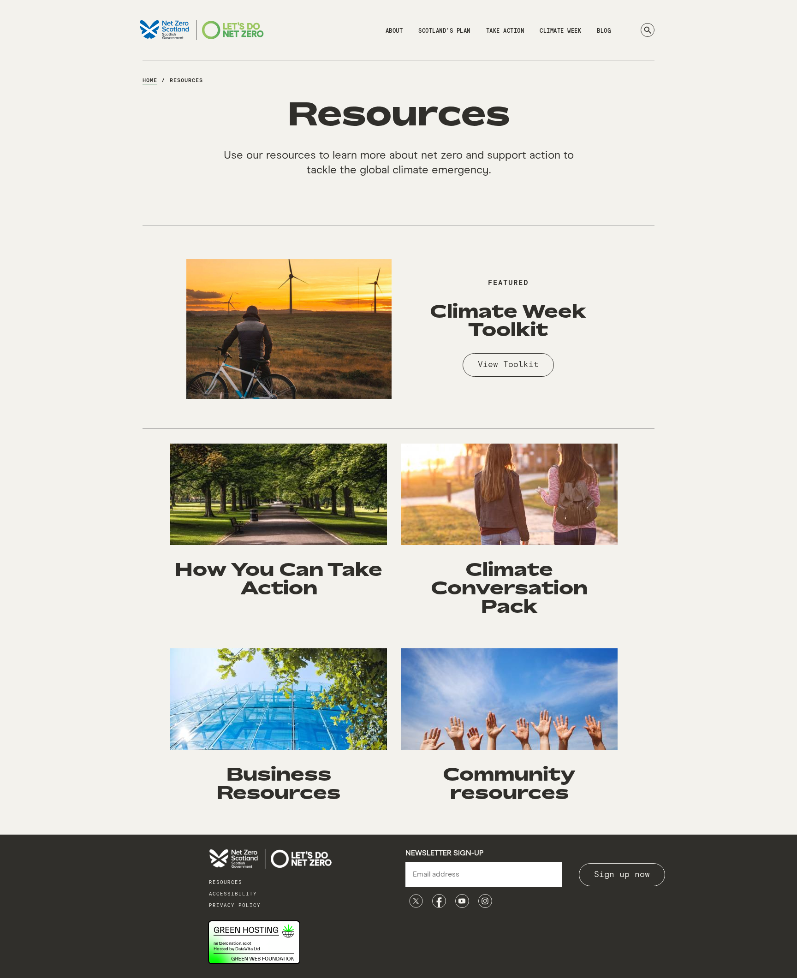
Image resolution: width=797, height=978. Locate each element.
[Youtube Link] (462, 901)
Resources (225, 882)
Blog (604, 31)
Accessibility (233, 893)
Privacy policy (235, 905)
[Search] (647, 30)
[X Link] (416, 901)
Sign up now (622, 875)
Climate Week (560, 31)
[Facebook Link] (439, 901)
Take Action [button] (505, 31)
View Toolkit (508, 365)
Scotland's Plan (444, 31)
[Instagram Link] (485, 901)
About (394, 31)
